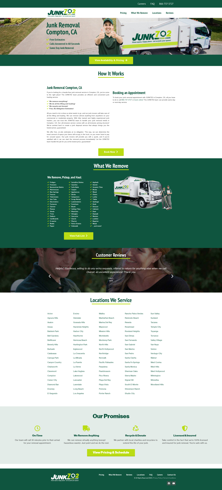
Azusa (50, 327)
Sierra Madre (130, 375)
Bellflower (51, 340)
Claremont (52, 371)
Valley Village (156, 340)
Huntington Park (80, 344)
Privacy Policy (157, 478)
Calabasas (51, 353)
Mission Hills (104, 331)
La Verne (77, 367)
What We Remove (139, 12)
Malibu (102, 313)
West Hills (155, 367)
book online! (138, 100)
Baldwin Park (53, 331)
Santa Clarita (130, 358)
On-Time (37, 435)
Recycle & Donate (135, 435)
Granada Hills (79, 322)
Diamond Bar (53, 384)
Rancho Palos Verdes (134, 313)
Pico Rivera (104, 375)
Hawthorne (78, 336)
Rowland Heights (132, 331)
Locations (156, 12)
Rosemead (129, 327)
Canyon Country (54, 362)
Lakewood (77, 375)
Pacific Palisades (106, 362)
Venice (153, 349)
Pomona (102, 389)
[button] (111, 60)
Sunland (154, 318)
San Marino (130, 349)
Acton (50, 313)
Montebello (104, 336)
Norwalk (102, 358)
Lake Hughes (79, 371)
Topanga (154, 331)
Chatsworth (52, 367)
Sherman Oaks (131, 371)
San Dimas (129, 336)
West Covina (156, 362)
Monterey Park (105, 340)
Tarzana (154, 322)
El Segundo (52, 393)
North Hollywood (106, 349)
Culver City (52, 380)
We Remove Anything (86, 435)
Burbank (51, 349)
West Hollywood (158, 371)
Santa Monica (131, 367)
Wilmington (155, 375)
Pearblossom (104, 371)
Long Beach (78, 389)
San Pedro (129, 353)
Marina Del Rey (105, 322)
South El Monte (131, 384)
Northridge (103, 353)
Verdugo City (156, 353)
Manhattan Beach (106, 318)
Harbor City (78, 331)
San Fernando (131, 340)
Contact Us (171, 474)
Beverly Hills (52, 344)
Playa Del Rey (105, 380)
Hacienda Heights (81, 327)
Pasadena (103, 367)
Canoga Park (53, 358)
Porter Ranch (104, 393)
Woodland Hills (157, 384)
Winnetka (155, 380)
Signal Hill (129, 380)
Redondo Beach (132, 318)
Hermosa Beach (80, 340)
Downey (50, 389)
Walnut (154, 358)
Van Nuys (155, 344)
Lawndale (77, 384)
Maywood (103, 327)
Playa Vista (103, 384)
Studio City (130, 393)
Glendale (77, 318)
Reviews (169, 12)
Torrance (154, 336)
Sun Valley (155, 313)
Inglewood (77, 349)
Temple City (156, 327)
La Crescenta (79, 353)
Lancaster (77, 380)
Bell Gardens (53, 336)
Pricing (123, 12)
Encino (76, 313)
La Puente (77, 362)
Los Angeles (78, 393)
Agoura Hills (52, 318)
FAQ (152, 3)
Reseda (128, 322)
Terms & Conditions (169, 478)
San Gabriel (130, 344)
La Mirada (77, 358)
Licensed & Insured (184, 435)
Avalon (50, 322)
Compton (51, 375)
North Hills (103, 344)
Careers (142, 3)
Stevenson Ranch (132, 389)
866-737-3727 (166, 3)
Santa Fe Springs (132, 362)
